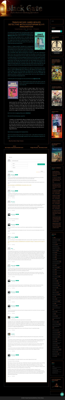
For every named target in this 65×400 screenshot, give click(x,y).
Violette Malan (13, 265)
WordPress (35, 397)
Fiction (53, 274)
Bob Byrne (13, 174)
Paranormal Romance (56, 307)
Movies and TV (54, 294)
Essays (53, 269)
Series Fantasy (54, 332)
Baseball (53, 242)
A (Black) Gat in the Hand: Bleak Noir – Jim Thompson (56, 192)
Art (53, 237)
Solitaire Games (55, 336)
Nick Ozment (13, 214)
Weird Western (54, 353)
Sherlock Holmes (55, 334)
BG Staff (53, 244)
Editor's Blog (54, 267)
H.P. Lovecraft (54, 283)
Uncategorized (55, 347)
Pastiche (53, 311)
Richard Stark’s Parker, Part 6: (56, 174)
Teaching (54, 341)
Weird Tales (54, 351)
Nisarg (42, 397)
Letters (53, 289)
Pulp (53, 313)
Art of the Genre (55, 239)
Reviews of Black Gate (56, 318)
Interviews (54, 287)
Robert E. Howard (55, 324)
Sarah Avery (13, 317)
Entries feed (54, 368)
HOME (53, 21)
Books (14, 140)
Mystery (53, 298)
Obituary (53, 305)
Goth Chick (54, 280)
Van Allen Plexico (55, 171)
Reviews (53, 316)
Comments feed (55, 370)
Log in (53, 366)
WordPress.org (55, 372)
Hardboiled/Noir (55, 285)
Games (53, 278)
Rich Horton (54, 321)
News (53, 303)
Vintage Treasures (19, 140)
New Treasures (54, 301)
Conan (53, 257)
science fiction (54, 330)
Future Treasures (55, 276)
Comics (53, 254)
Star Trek (54, 339)
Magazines (54, 292)
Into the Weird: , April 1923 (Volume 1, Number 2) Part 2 (56, 220)
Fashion (53, 271)
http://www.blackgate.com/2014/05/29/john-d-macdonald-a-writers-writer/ (19, 185)
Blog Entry (11, 140)
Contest (53, 259)
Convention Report (55, 261)
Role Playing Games (55, 326)
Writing (53, 356)
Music (53, 296)
